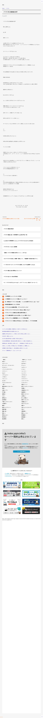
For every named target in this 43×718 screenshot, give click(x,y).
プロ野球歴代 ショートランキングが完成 (13, 296)
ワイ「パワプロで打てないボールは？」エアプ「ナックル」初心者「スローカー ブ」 (21, 282)
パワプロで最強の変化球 (8, 228)
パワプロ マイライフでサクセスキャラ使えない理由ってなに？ (17, 310)
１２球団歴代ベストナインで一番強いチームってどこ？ (16, 299)
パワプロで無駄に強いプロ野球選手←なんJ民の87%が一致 (15, 234)
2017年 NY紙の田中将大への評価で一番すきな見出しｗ (12, 338)
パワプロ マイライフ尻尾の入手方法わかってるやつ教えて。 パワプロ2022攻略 (21, 320)
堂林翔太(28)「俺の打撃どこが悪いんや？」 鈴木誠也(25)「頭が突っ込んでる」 (17, 343)
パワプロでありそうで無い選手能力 (11, 276)
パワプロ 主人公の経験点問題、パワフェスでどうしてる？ (16, 307)
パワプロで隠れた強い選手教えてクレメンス (13, 270)
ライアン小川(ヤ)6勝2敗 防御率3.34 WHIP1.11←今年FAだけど (14, 329)
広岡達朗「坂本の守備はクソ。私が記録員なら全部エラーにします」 (15, 348)
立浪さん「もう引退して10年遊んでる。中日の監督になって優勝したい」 (16, 345)
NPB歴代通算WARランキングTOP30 (12, 304)
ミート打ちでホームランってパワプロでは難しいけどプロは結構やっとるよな (19, 264)
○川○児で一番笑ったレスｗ (7, 336)
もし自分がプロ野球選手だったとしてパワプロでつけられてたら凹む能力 (18, 240)
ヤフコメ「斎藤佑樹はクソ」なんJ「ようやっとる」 (12, 350)
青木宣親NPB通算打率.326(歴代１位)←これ (10, 331)
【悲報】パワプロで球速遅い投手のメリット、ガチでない (15, 252)
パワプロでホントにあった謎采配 (10, 246)
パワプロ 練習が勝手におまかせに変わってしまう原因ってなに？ (18, 315)
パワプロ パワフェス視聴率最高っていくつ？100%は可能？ (17, 318)
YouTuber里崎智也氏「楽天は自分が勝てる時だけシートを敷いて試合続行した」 (17, 340)
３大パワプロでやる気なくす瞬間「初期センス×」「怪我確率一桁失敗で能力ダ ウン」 (21, 258)
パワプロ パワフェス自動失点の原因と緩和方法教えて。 (16, 312)
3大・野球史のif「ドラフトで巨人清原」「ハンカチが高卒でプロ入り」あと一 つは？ (22, 301)
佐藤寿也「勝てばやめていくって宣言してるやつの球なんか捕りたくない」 (16, 333)
